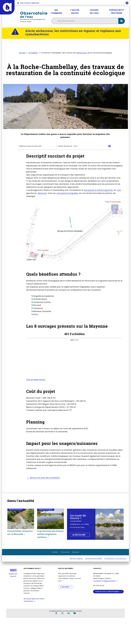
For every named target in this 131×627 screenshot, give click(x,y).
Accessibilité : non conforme (115, 558)
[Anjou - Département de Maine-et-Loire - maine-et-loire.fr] (7, 7)
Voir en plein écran (36, 379)
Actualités (33, 53)
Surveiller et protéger (116, 11)
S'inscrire (64, 587)
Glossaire (75, 552)
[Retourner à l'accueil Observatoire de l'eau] (33, 14)
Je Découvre (78, 535)
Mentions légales (76, 558)
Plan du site (65, 552)
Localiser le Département (104, 581)
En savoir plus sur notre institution (34, 600)
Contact (55, 552)
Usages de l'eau (94, 11)
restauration (81, 53)
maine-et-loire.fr (13, 575)
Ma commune (56, 11)
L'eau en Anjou (74, 11)
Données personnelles (93, 558)
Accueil (22, 53)
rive (119, 190)
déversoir (42, 193)
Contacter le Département (107, 592)
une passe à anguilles (67, 193)
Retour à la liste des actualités (45, 477)
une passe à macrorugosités (98, 190)
